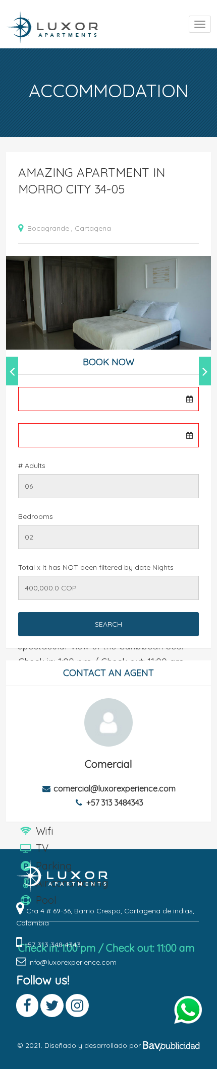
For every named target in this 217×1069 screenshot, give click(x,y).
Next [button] (205, 371)
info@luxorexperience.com (72, 962)
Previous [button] (12, 371)
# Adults (31, 465)
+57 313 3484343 (114, 802)
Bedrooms (35, 516)
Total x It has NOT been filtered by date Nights (96, 567)
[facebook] (21, 962)
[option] (108, 306)
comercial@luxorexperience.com (114, 788)
